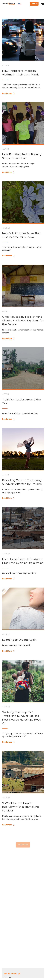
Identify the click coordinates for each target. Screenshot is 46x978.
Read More (7, 172)
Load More (23, 845)
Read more (7, 93)
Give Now (34, 3)
